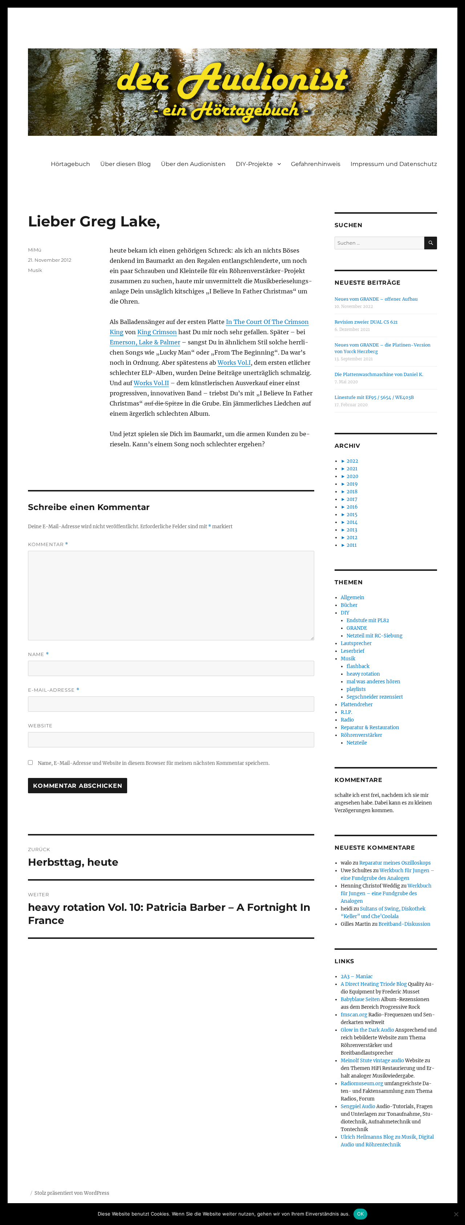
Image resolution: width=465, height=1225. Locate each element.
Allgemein (352, 597)
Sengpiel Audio (358, 1106)
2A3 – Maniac (357, 976)
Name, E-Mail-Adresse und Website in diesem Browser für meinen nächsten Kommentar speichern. (154, 763)
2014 (352, 522)
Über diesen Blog (125, 164)
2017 (352, 499)
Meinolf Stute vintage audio (372, 1061)
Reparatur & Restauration (370, 727)
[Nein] (456, 1214)
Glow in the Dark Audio (367, 1030)
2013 (352, 530)
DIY (345, 613)
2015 (352, 514)
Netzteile (357, 743)
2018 (352, 492)
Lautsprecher (356, 643)
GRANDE (357, 628)
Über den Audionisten (193, 164)
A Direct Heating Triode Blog (374, 984)
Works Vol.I (234, 362)
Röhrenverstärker (361, 735)
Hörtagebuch (70, 164)
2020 (352, 476)
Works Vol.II (151, 383)
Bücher (349, 605)
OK (360, 1214)
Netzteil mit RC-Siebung (375, 636)
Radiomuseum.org (362, 1083)
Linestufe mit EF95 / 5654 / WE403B (374, 397)
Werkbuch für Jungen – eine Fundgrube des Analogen (386, 893)
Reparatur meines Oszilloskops (395, 863)
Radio (347, 720)
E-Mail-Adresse (54, 690)
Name (38, 654)
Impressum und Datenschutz (394, 164)
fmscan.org (354, 1015)
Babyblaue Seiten (360, 999)
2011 (352, 545)
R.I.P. (346, 712)
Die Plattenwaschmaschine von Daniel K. (379, 374)
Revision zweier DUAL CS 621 (366, 322)
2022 (352, 461)
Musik (35, 270)
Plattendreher (357, 705)
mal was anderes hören (373, 682)
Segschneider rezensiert (375, 697)
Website (40, 725)
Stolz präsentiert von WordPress (72, 1193)
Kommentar (48, 544)
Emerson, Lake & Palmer (145, 342)
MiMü (34, 250)
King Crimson (157, 332)
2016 (352, 507)
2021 (352, 469)
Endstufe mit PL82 (368, 620)
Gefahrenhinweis (315, 164)
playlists (356, 689)
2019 (352, 484)
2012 (352, 537)
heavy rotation (363, 674)
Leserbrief (352, 651)
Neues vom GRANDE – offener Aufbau (376, 299)
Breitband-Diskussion (404, 924)
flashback (358, 666)
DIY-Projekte (254, 164)
